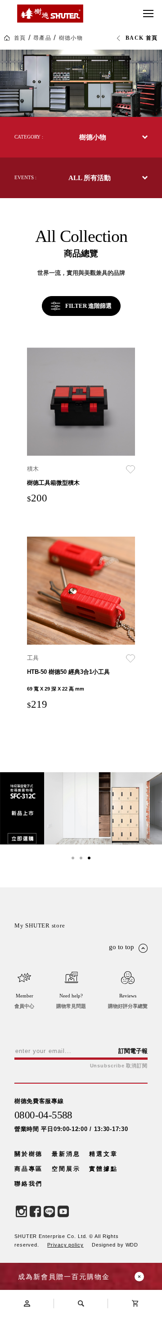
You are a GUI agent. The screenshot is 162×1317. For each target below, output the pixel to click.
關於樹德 (28, 1153)
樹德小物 (71, 38)
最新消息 (66, 1153)
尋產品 (42, 38)
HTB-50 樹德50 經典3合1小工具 (68, 671)
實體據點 (103, 1168)
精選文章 (103, 1153)
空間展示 (66, 1168)
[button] (73, 858)
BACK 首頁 (142, 38)
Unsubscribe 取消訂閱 (119, 1065)
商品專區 (28, 1168)
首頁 (20, 38)
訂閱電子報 (133, 1051)
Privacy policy (65, 1244)
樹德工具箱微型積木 (53, 482)
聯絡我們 (28, 1183)
